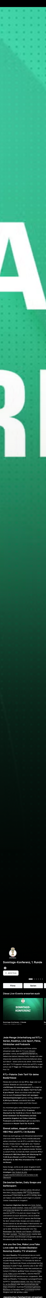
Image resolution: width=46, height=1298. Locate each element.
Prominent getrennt (32, 1287)
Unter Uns (10, 1210)
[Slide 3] (36, 979)
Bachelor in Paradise (11, 1289)
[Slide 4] (38, 979)
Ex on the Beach (9, 1284)
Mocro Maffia (17, 1193)
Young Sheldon (33, 1193)
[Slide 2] (34, 979)
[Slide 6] (42, 979)
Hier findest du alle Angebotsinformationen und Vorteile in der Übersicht (20, 1174)
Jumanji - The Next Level (20, 1234)
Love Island (29, 1289)
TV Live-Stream (28, 1051)
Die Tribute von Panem (22, 1231)
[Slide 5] (40, 979)
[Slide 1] (31, 979)
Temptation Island (17, 1282)
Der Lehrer (27, 1190)
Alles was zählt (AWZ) (33, 1208)
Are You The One (33, 1282)
